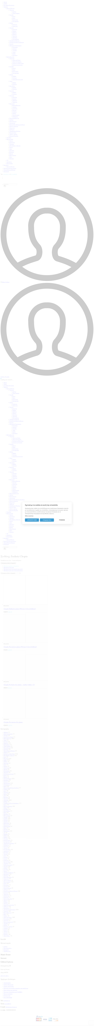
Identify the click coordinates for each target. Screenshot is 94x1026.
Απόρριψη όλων (47, 520)
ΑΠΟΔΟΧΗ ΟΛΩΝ (32, 520)
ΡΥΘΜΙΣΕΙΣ (62, 520)
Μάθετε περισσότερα (29, 515)
